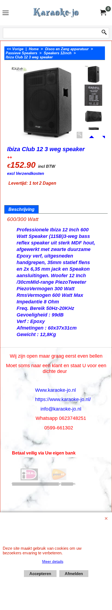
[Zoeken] (104, 33)
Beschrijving (21, 209)
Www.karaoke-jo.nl (55, 390)
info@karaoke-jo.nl (61, 409)
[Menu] (5, 13)
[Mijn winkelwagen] (103, 12)
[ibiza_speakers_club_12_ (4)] (93, 116)
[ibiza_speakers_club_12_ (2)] (93, 95)
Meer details (52, 561)
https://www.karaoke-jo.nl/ (63, 399)
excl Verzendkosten (25, 173)
